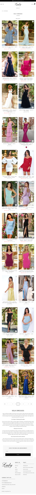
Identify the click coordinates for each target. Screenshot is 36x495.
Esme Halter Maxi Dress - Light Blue (26, 302)
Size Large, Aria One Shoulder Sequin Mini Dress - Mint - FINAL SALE (9, 208)
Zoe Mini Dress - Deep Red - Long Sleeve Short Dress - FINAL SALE (26, 177)
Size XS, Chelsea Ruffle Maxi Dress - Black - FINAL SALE (26, 240)
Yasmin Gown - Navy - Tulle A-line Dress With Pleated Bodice (9, 78)
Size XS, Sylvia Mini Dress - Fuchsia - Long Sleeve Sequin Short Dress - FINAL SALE (26, 79)
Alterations (25, 474)
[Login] (32, 4)
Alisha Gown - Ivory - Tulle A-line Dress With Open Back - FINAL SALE (10, 111)
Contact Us (3, 486)
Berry (26, 147)
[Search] (3, 4)
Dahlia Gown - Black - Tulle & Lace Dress (26, 110)
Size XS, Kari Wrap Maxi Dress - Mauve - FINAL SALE (9, 365)
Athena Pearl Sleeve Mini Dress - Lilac (26, 208)
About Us (16, 465)
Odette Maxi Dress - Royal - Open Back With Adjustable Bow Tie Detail (26, 397)
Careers (16, 469)
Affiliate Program (18, 472)
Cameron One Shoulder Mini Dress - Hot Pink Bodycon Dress (26, 271)
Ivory (9, 114)
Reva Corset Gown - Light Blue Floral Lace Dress (26, 47)
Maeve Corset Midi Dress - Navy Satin (9, 396)
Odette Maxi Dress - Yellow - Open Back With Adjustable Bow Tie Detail (9, 302)
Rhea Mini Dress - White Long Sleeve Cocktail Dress (10, 177)
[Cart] (34, 4)
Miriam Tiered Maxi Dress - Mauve (9, 144)
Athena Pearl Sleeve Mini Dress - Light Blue (9, 240)
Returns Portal (25, 469)
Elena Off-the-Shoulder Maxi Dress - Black (10, 334)
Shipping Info (25, 465)
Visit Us (3, 488)
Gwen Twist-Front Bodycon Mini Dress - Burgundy (9, 271)
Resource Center (17, 474)
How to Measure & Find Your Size (28, 472)
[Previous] (5, 404)
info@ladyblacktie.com (7, 482)
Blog (16, 467)
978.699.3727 (5, 480)
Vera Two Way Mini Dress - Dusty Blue (9, 47)
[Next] (31, 404)
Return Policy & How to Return (28, 467)
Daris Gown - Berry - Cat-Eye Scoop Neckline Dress (26, 144)
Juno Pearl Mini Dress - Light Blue (26, 334)
